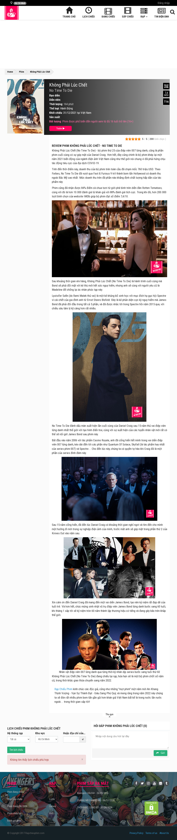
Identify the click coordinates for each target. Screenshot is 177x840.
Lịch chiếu (88, 16)
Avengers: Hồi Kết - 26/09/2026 (93, 793)
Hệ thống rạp (15, 733)
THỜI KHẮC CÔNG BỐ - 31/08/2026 (94, 807)
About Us (164, 833)
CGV (51, 791)
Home (10, 71)
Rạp (143, 16)
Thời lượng (55, 104)
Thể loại (54, 108)
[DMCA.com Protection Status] (151, 808)
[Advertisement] (88, 44)
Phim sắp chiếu (14, 799)
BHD (51, 813)
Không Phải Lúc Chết (68, 85)
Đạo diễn (54, 95)
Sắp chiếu (128, 16)
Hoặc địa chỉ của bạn (74, 733)
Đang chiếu (108, 16)
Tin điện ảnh (161, 16)
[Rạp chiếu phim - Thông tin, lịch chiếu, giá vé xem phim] (11, 13)
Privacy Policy (136, 833)
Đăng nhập (164, 3)
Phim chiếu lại (14, 813)
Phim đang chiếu (15, 791)
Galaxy (52, 806)
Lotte (52, 799)
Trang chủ (69, 16)
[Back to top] (169, 830)
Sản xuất (54, 117)
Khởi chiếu (55, 112)
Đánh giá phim (14, 820)
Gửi (162, 753)
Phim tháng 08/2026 (17, 806)
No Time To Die (60, 90)
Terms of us (151, 833)
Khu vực (40, 733)
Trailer (59, 128)
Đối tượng (55, 121)
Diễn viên (54, 99)
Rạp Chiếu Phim (63, 689)
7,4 (166, 93)
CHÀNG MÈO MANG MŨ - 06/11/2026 (96, 800)
